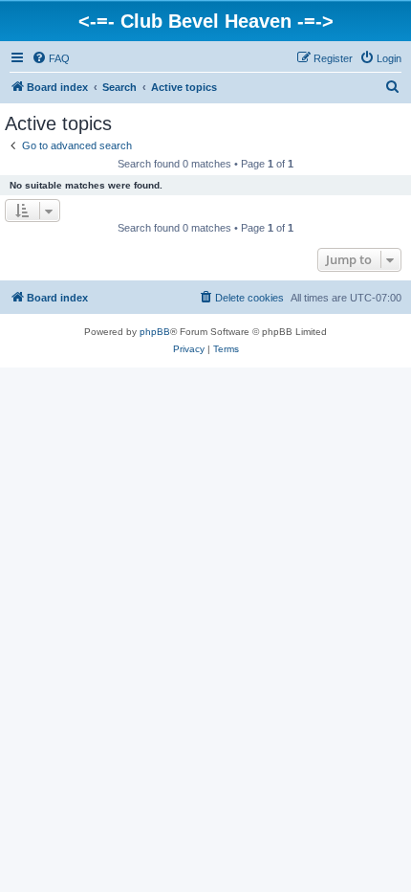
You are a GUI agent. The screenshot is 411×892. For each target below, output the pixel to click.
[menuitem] (51, 58)
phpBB (155, 331)
